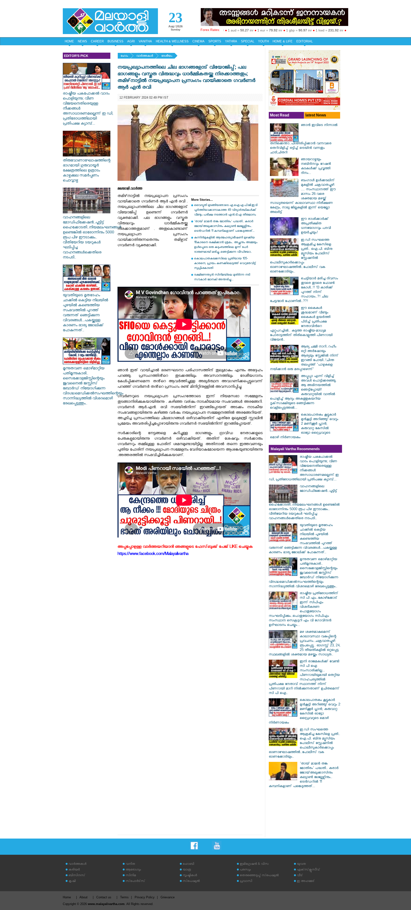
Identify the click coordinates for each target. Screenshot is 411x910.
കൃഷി (72, 881)
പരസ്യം (245, 870)
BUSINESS (115, 41)
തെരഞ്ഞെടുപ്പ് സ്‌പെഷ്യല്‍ (259, 876)
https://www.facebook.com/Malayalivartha (152, 555)
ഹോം (124, 56)
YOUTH (263, 41)
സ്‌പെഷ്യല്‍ (191, 881)
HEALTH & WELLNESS (172, 41)
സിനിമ (131, 876)
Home (67, 897)
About (83, 897)
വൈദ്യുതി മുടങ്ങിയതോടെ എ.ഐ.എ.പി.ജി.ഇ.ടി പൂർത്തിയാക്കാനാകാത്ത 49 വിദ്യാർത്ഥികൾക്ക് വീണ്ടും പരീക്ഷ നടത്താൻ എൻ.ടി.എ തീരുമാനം (225, 210)
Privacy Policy (145, 897)
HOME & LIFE (283, 41)
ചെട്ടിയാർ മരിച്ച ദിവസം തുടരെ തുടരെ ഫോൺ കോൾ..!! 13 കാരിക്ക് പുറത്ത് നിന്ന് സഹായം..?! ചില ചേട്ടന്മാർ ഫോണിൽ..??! (304, 290)
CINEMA (198, 41)
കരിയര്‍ (74, 870)
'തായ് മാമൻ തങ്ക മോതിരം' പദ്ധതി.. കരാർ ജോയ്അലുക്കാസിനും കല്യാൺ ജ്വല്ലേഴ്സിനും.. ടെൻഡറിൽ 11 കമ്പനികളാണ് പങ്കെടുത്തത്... (224, 227)
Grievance (168, 897)
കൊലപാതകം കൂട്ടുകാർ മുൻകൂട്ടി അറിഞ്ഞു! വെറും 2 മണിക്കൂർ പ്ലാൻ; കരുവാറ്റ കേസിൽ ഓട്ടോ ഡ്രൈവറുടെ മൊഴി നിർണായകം (304, 426)
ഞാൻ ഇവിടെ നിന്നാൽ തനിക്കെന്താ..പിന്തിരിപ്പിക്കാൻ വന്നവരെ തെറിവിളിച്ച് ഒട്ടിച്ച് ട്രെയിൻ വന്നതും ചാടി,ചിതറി (304, 139)
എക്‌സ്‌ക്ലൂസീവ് (308, 870)
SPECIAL (247, 41)
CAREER (97, 41)
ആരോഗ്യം (133, 870)
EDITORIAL (304, 41)
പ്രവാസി (246, 881)
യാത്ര (187, 870)
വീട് (300, 876)
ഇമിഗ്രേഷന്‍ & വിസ (254, 864)
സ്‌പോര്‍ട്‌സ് (135, 881)
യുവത (301, 864)
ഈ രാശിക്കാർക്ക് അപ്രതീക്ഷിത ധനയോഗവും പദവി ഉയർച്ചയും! (316, 226)
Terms (124, 897)
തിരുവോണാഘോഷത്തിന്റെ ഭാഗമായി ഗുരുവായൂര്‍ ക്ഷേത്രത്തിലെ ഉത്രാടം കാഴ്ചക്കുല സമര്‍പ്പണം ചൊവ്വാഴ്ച (86, 171)
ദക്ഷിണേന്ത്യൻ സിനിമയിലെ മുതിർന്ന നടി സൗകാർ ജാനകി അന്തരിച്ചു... (222, 277)
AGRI (131, 41)
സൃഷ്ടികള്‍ (190, 876)
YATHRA (231, 41)
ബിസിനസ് (76, 876)
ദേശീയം (166, 56)
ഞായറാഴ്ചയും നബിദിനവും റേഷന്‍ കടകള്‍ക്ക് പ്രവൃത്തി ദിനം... (316, 167)
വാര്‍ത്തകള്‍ (144, 56)
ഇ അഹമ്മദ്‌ (305, 881)
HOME (69, 41)
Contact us (103, 897)
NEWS (82, 41)
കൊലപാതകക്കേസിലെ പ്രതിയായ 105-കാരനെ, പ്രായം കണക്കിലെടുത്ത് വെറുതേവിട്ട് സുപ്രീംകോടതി (225, 264)
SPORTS (214, 41)
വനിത (130, 864)
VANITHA (145, 41)
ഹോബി (188, 864)
